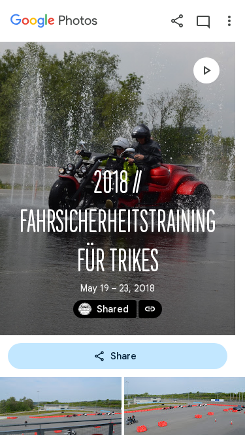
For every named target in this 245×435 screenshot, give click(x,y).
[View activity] (203, 21)
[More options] (229, 21)
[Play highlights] (206, 70)
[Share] (177, 21)
